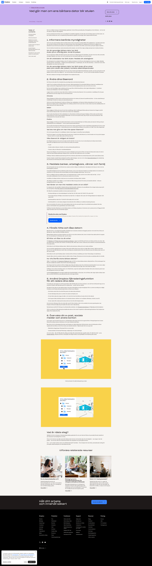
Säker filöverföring (67, 525)
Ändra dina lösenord (32, 37)
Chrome (52, 98)
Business (53, 523)
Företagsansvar (104, 525)
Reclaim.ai (53, 533)
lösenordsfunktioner (92, 158)
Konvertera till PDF (67, 534)
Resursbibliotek (91, 525)
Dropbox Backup (54, 272)
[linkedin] (109, 21)
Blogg (89, 518)
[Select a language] (107, 2)
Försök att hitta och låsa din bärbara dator (34, 45)
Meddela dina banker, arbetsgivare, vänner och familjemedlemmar (33, 41)
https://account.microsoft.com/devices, (65, 241)
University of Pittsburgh (64, 261)
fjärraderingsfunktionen (83, 307)
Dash (52, 527)
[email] (111, 21)
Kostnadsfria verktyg (43, 535)
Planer (52, 535)
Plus (52, 518)
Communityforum (91, 529)
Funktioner (41, 525)
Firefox (51, 121)
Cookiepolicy (78, 525)
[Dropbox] (6, 2)
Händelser (90, 520)
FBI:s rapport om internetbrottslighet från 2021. (68, 188)
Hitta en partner (91, 537)
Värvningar (90, 531)
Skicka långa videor (68, 520)
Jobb (101, 520)
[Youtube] (45, 542)
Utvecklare (90, 527)
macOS (56, 248)
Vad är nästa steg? (32, 56)
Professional (53, 520)
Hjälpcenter (78, 518)
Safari (51, 110)
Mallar (40, 533)
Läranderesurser (79, 534)
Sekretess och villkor (80, 523)
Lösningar (41, 527)
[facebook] (108, 21)
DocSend (53, 529)
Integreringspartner (92, 535)
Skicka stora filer (67, 518)
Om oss (102, 518)
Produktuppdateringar (55, 537)
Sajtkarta (78, 532)
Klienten (41, 518)
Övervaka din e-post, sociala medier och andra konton (34, 53)
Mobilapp (41, 520)
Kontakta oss (78, 520)
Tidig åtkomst (42, 531)
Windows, (51, 241)
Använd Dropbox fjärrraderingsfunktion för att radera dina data (34, 49)
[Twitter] (40, 542)
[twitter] (106, 21)
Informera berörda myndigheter (32, 35)
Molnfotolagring (67, 523)
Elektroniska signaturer (68, 532)
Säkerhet (41, 529)
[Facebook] (42, 542)
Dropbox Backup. (51, 334)
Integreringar (41, 523)
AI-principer (78, 530)
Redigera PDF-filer (67, 530)
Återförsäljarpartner (92, 533)
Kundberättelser (91, 523)
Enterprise (53, 525)
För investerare (104, 523)
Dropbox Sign (54, 531)
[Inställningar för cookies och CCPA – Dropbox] (19, 557)
